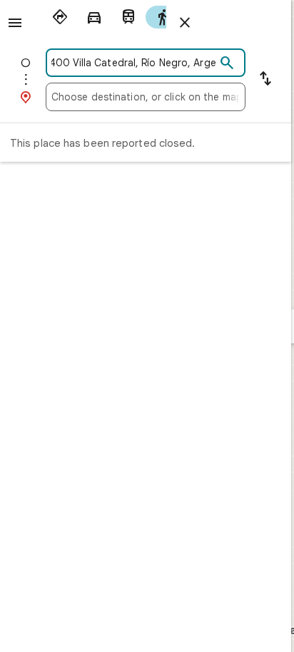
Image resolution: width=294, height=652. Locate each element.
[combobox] (133, 62)
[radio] (60, 17)
